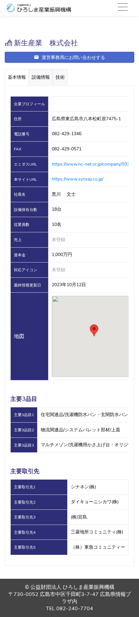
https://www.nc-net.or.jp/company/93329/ (94, 164)
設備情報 (41, 77)
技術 (60, 77)
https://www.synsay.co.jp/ (77, 179)
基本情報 (17, 77)
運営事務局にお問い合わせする (72, 57)
